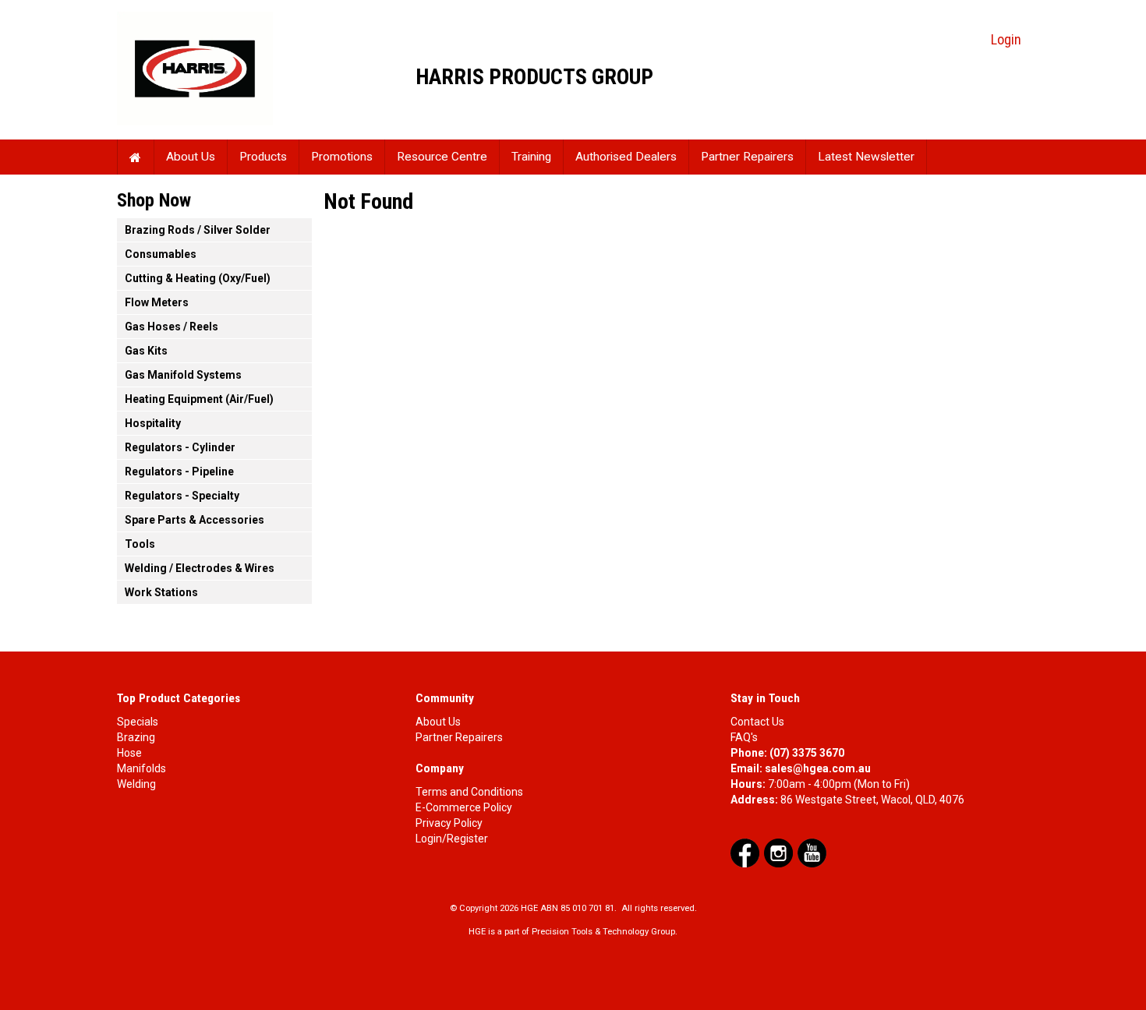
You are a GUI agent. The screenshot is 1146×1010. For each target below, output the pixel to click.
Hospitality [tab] (153, 423)
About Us (190, 157)
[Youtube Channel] (812, 852)
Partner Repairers (747, 157)
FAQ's (744, 737)
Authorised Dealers (626, 157)
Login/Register (452, 838)
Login (1006, 40)
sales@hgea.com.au (818, 768)
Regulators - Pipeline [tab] (179, 471)
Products (263, 157)
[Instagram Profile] (778, 852)
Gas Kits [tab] (146, 350)
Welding (136, 784)
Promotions (342, 157)
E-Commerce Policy (464, 807)
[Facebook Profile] (744, 852)
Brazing (136, 737)
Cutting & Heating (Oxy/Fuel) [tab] (198, 278)
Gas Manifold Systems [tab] (183, 375)
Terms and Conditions (469, 792)
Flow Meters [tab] (157, 302)
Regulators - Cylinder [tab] (180, 447)
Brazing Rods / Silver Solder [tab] (198, 230)
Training (531, 157)
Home (135, 157)
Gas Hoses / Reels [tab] (171, 326)
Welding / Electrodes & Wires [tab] (199, 568)
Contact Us (757, 721)
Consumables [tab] (160, 254)
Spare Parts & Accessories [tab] (194, 520)
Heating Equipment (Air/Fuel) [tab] (199, 399)
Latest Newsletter (866, 157)
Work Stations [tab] (161, 592)
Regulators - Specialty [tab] (182, 495)
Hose (129, 753)
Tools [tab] (140, 544)
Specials (137, 721)
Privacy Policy (449, 823)
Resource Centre (442, 157)
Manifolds (141, 768)
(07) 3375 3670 (806, 753)
